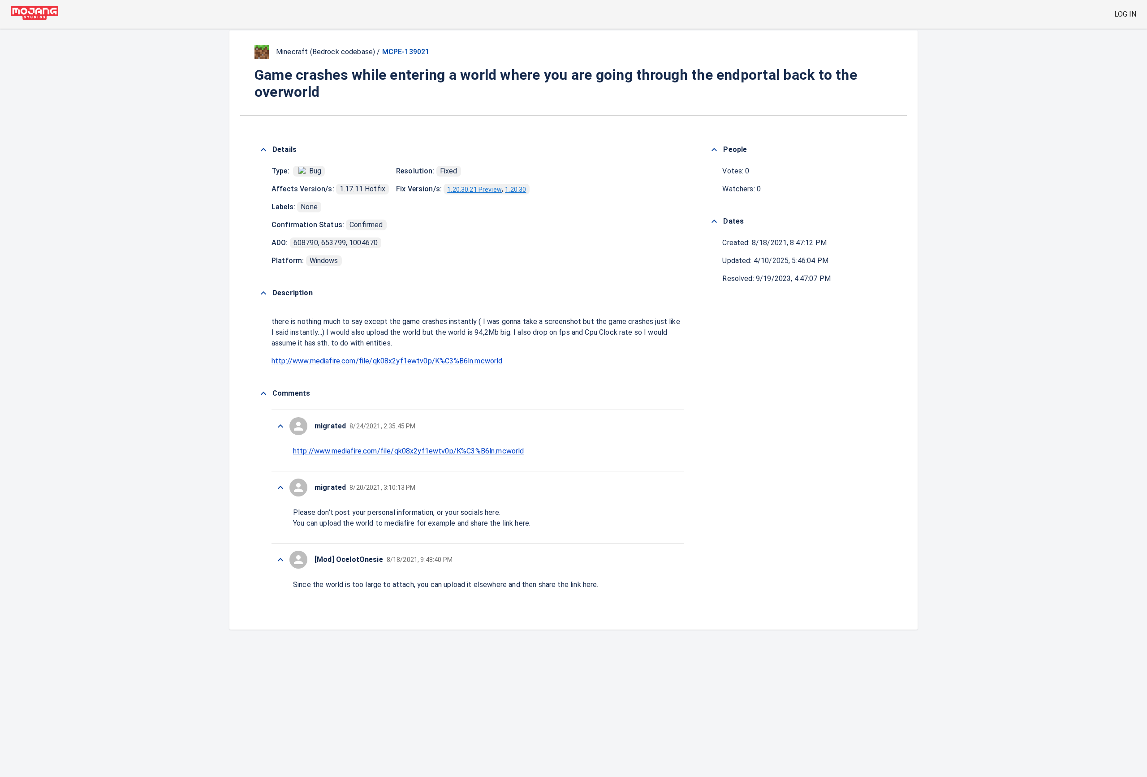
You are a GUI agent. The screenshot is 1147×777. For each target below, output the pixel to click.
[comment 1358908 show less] (280, 560)
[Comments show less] (263, 393)
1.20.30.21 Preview (474, 189)
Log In (1125, 14)
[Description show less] (263, 293)
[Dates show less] (714, 221)
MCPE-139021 (406, 51)
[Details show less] (263, 150)
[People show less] (714, 150)
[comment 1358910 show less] (280, 487)
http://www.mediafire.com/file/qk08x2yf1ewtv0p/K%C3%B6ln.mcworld (387, 361)
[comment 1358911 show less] (280, 426)
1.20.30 (515, 189)
